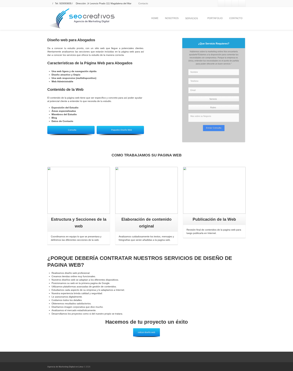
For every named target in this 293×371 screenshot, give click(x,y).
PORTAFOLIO (215, 18)
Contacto (143, 3)
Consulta (72, 130)
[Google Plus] (235, 3)
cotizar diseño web (146, 332)
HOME (154, 18)
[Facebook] (221, 3)
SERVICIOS (191, 18)
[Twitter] (228, 3)
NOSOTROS (172, 18)
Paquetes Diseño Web (121, 130)
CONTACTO (235, 18)
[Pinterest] (242, 3)
